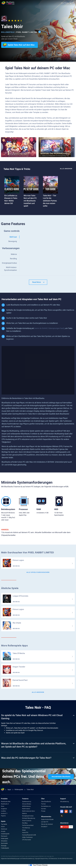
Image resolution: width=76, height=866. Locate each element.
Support (63, 799)
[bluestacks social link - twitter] (61, 815)
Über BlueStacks (46, 801)
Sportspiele (4, 843)
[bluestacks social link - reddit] (66, 811)
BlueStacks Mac (5, 801)
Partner (43, 804)
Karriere (43, 808)
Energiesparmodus (27, 816)
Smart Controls (26, 820)
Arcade (3, 831)
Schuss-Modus (26, 804)
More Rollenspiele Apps (14, 645)
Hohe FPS (25, 832)
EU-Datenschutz (53, 858)
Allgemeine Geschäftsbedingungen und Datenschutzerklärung (17, 858)
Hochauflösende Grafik (29, 835)
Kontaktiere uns (46, 806)
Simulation (4, 841)
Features (25, 799)
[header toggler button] (73, 3)
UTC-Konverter (26, 839)
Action (3, 826)
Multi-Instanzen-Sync (28, 811)
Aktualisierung (64, 801)
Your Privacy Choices (40, 865)
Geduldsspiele (5, 833)
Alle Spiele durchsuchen (38, 572)
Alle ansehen (66, 168)
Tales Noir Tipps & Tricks (17, 169)
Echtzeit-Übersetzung (28, 818)
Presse (43, 811)
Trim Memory (26, 828)
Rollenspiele (8, 32)
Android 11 (4, 813)
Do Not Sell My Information (65, 858)
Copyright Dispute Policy (41, 858)
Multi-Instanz (26, 808)
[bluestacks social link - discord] (61, 811)
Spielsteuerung (26, 801)
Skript (24, 830)
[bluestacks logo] (8, 3)
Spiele (3, 821)
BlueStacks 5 (5, 804)
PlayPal (3, 816)
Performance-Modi (27, 825)
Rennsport (4, 836)
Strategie (3, 845)
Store (2, 806)
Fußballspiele (5, 848)
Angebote (4, 808)
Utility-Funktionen (27, 837)
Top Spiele (4, 824)
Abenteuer (4, 829)
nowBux (3, 811)
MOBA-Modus (26, 806)
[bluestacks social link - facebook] (70, 811)
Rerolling (24, 823)
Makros (24, 813)
